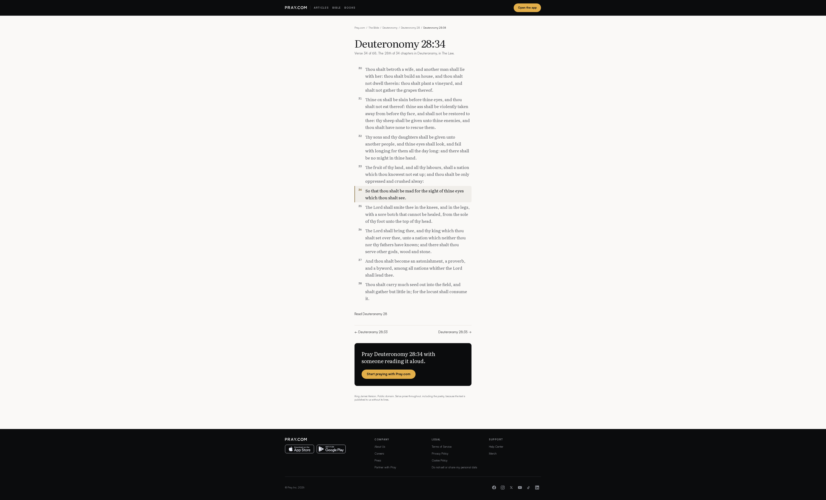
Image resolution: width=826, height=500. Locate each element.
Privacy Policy (440, 453)
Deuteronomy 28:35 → (455, 332)
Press (377, 460)
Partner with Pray (385, 467)
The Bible (373, 27)
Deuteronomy (390, 27)
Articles (321, 7)
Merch (493, 453)
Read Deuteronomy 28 (370, 314)
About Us (379, 446)
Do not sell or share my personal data (454, 467)
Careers (379, 453)
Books (349, 7)
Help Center (496, 446)
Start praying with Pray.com (388, 374)
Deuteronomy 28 (410, 27)
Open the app (527, 7)
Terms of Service (442, 446)
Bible (336, 7)
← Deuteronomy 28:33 (371, 332)
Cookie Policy (439, 460)
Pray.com (359, 27)
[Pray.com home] (296, 7)
